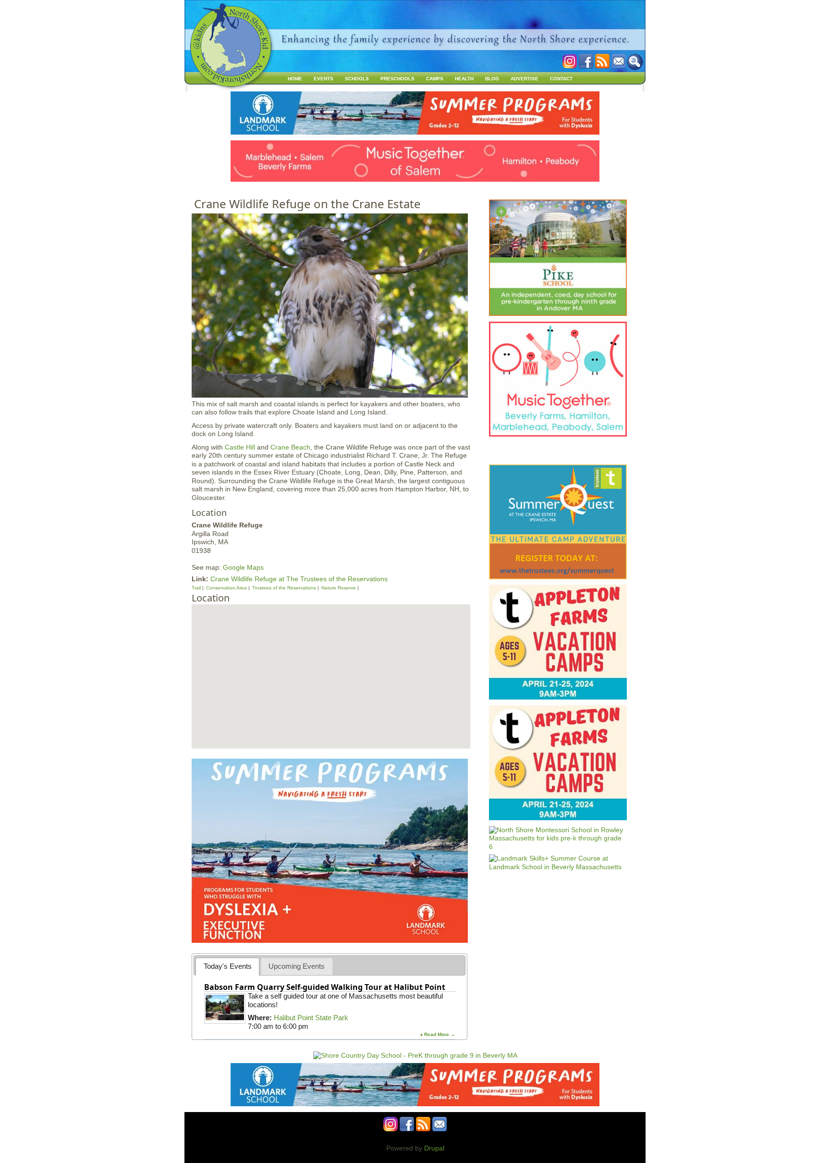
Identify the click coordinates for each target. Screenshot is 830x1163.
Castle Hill (240, 447)
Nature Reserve (338, 587)
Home (295, 78)
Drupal (434, 1148)
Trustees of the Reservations (284, 587)
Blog (492, 78)
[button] (330, 665)
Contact (561, 78)
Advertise (524, 78)
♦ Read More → (437, 1034)
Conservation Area (226, 587)
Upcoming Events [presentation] (297, 966)
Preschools (397, 78)
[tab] (227, 966)
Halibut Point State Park (311, 1017)
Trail (196, 587)
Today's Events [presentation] (228, 966)
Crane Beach (290, 447)
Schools (357, 78)
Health (464, 78)
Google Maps (243, 567)
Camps (434, 78)
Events (323, 78)
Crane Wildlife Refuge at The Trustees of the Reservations (299, 579)
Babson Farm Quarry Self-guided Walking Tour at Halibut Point (324, 987)
